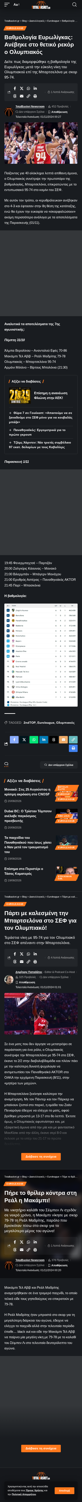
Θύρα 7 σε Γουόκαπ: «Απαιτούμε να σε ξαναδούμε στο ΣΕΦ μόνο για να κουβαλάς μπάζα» (40, 417)
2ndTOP (30, 722)
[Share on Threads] (15, 96)
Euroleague (15, 28)
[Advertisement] (41, 273)
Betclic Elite (63, 788)
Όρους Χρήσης (35, 1490)
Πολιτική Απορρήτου (24, 1494)
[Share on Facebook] (15, 88)
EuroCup (64, 794)
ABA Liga (64, 816)
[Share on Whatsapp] (28, 88)
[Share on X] (22, 88)
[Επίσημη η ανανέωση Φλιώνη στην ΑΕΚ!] (20, 395)
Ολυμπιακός (65, 722)
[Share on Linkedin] (35, 88)
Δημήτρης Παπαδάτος (29, 972)
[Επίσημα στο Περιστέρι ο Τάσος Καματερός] (67, 873)
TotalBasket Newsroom (30, 106)
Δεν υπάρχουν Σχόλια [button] (60, 765)
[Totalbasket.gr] (41, 4)
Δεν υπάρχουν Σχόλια (31, 111)
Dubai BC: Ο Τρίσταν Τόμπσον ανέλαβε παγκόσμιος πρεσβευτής (28, 816)
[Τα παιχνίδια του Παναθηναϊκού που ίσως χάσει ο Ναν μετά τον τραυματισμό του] (67, 841)
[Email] (22, 96)
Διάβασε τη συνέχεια (41, 1156)
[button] (64, 1490)
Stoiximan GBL (65, 877)
